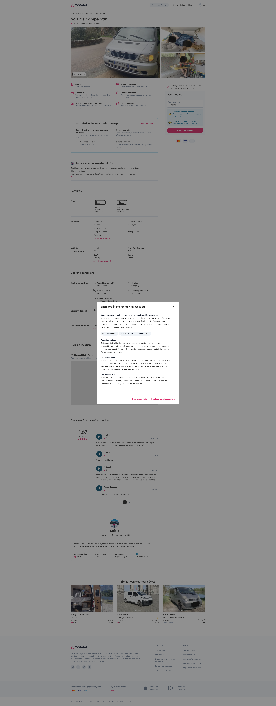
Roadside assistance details (163, 399)
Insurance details (139, 399)
